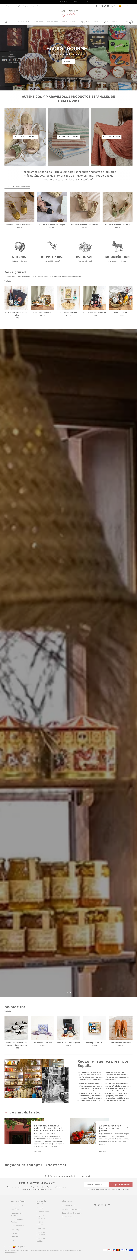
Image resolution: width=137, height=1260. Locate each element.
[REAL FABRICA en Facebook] (97, 6)
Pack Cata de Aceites (42, 312)
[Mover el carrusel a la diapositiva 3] (67, 85)
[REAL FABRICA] (68, 12)
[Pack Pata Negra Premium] (94, 298)
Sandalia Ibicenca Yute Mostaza (20, 225)
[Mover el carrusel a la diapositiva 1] (62, 85)
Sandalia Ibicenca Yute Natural (84, 225)
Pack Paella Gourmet (68, 312)
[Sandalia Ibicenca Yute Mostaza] (19, 207)
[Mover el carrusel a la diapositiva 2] (64, 85)
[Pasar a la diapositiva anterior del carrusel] (58, 85)
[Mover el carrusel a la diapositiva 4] (69, 85)
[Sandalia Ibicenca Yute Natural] (85, 207)
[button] (6, 22)
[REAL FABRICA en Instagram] (99, 6)
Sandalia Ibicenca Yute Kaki (117, 225)
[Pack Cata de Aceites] (42, 298)
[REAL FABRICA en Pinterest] (102, 6)
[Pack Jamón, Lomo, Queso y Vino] (16, 298)
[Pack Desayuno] (121, 298)
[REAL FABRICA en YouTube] (108, 6)
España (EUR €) (126, 6)
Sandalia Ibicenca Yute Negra (52, 225)
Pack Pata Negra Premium (94, 312)
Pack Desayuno (120, 312)
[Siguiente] (87, 2)
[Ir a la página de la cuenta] (127, 22)
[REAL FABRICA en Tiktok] (105, 6)
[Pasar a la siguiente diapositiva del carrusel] (78, 85)
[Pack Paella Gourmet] (68, 298)
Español (113, 6)
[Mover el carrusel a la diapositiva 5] (72, 85)
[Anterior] (49, 2)
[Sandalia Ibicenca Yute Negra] (52, 207)
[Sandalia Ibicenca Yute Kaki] (118, 207)
